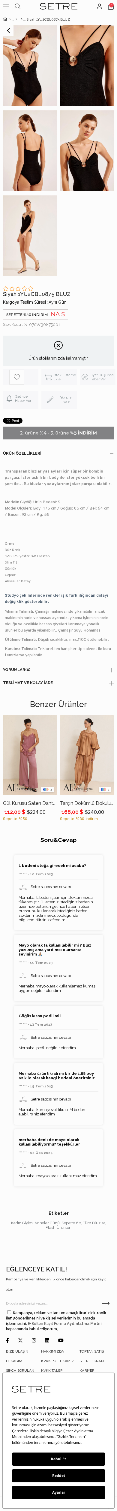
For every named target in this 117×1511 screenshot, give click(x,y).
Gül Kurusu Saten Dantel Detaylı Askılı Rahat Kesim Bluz (30, 803)
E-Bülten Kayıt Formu (47, 1324)
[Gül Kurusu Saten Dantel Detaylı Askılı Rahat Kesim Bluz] (30, 755)
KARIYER (87, 1370)
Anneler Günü (47, 1223)
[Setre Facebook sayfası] (7, 1341)
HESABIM (14, 1361)
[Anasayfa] (10, 19)
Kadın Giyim (22, 1223)
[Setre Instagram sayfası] (34, 1341)
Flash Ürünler (58, 1227)
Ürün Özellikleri (22, 453)
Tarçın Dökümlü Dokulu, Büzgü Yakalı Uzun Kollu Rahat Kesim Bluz (87, 803)
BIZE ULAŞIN (17, 1351)
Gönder (106, 1303)
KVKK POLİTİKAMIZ (57, 1361)
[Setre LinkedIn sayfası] (47, 1341)
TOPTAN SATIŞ (92, 1351)
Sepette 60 (71, 1223)
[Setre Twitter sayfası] (20, 1341)
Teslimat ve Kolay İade (28, 682)
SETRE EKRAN (92, 1361)
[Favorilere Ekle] (23, 377)
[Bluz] (21, 19)
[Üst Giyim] (16, 19)
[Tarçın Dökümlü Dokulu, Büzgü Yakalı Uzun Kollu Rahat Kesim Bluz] (87, 755)
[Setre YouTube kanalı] (61, 1341)
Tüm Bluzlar (94, 1223)
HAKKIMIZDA (52, 1351)
